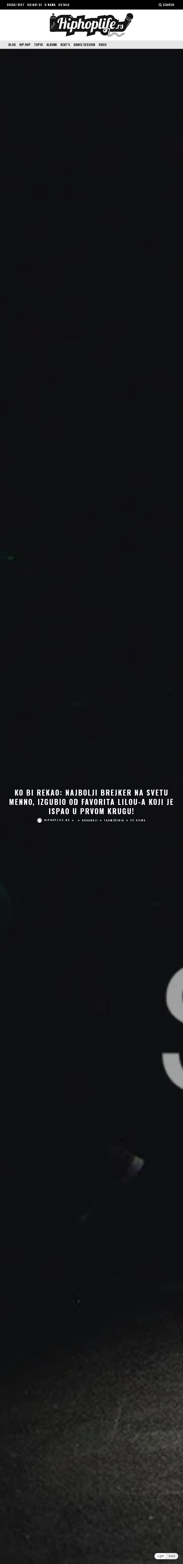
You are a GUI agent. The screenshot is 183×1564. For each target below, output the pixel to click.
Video (103, 44)
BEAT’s (65, 44)
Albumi (51, 44)
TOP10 (38, 44)
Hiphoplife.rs (57, 820)
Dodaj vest (16, 5)
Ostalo (64, 5)
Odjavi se (34, 5)
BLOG (12, 44)
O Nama (50, 5)
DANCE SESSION (84, 44)
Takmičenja (114, 820)
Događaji (90, 820)
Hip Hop (24, 44)
